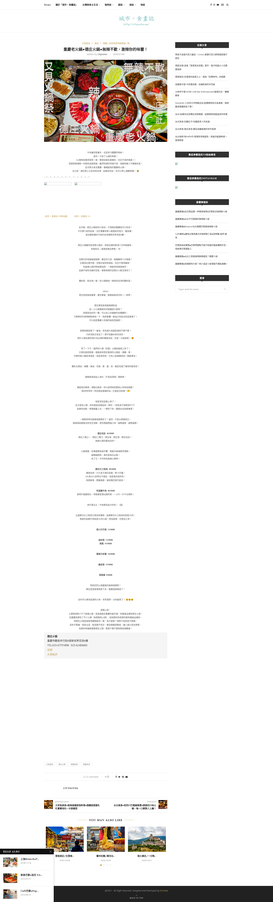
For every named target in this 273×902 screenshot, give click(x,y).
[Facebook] (211, 4)
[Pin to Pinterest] (123, 776)
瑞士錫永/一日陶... (146, 856)
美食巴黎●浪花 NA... (31, 874)
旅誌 (131, 4)
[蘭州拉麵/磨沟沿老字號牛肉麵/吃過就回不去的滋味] (106, 839)
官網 (49, 650)
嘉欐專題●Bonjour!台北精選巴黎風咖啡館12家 (196, 226)
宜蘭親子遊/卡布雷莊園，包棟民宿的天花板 (195, 84)
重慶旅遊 (74, 764)
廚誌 (120, 4)
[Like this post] (110, 776)
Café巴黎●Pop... (30, 890)
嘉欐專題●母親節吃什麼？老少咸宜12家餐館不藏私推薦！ (201, 263)
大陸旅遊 (49, 764)
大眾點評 (52, 654)
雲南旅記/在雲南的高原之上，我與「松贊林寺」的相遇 (200, 76)
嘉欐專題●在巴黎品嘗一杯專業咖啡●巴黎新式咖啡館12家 (201, 211)
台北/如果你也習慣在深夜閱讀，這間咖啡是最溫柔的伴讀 (201, 114)
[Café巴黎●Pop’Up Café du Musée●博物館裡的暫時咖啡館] (10, 894)
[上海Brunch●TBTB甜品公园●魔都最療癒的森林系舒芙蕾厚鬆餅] (10, 862)
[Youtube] (218, 4)
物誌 (143, 4)
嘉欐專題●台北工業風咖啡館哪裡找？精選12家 (196, 256)
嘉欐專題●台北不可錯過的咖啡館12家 (192, 218)
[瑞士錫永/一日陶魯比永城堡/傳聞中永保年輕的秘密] (147, 839)
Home (47, 4)
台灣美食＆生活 (90, 4)
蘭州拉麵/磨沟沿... (105, 856)
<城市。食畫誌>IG (81, 216)
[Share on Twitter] (119, 776)
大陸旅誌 (86, 43)
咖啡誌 (108, 4)
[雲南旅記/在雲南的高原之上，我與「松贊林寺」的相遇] (65, 839)
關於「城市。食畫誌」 (67, 4)
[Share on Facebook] (116, 776)
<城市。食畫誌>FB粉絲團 (56, 216)
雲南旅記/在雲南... (64, 856)
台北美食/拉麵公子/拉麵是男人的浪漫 (192, 121)
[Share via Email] (126, 776)
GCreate (164, 890)
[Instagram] (214, 4)
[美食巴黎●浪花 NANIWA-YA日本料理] (10, 878)
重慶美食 (86, 764)
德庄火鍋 (61, 764)
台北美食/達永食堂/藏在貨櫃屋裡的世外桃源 (195, 129)
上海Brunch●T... (30, 858)
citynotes (102, 54)
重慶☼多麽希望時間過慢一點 (116, 43)
